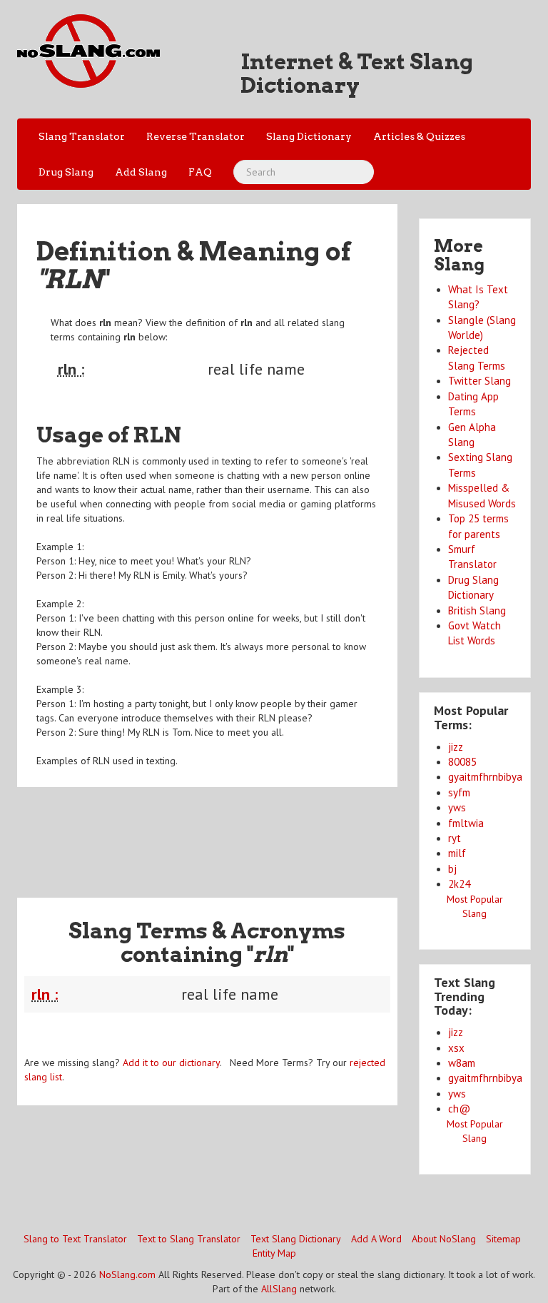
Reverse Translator (195, 136)
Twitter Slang (479, 380)
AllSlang (279, 1288)
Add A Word (376, 1238)
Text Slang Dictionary (295, 1238)
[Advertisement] (277, 833)
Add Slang (141, 172)
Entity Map (274, 1253)
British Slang (477, 610)
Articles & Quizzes (419, 136)
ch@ (459, 1108)
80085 (462, 762)
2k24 (459, 884)
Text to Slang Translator (188, 1238)
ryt (454, 838)
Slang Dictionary (309, 136)
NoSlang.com (127, 1274)
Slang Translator (82, 136)
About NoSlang (444, 1238)
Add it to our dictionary (171, 1062)
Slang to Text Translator (75, 1238)
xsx (456, 1048)
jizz (455, 747)
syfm (459, 792)
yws (457, 807)
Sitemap (503, 1238)
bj (452, 869)
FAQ (200, 172)
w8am (461, 1063)
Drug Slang (66, 172)
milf (457, 853)
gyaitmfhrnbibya (485, 777)
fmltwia (466, 823)
